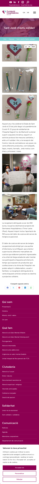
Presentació (6, 307)
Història (5, 311)
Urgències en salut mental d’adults (14, 354)
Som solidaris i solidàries (10, 415)
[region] (19, 464)
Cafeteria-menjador (9, 393)
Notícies (5, 428)
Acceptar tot (19, 468)
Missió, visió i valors (9, 315)
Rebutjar (19, 479)
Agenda (4, 432)
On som (5, 320)
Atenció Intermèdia (9, 346)
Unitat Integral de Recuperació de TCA (15, 358)
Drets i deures (7, 376)
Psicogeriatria (7, 341)
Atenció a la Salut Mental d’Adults (13, 333)
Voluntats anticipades (9, 389)
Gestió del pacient (8, 397)
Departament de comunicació (12, 441)
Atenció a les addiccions (10, 350)
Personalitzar (19, 473)
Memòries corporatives (10, 436)
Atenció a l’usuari (8, 372)
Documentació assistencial (11, 380)
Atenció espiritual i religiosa (12, 384)
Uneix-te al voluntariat (10, 410)
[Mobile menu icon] (34, 12)
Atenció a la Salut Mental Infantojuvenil (15, 337)
